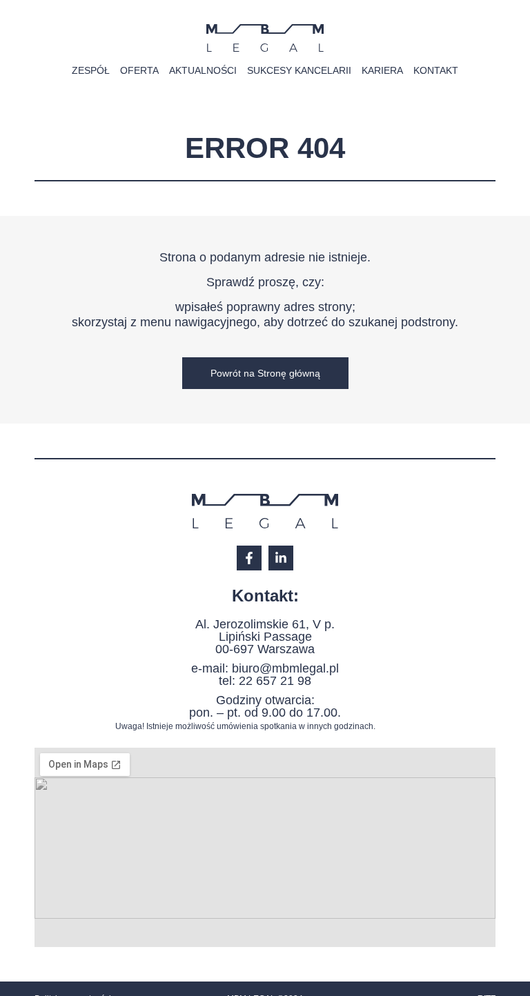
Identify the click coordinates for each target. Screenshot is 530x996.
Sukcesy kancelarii (299, 70)
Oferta (139, 70)
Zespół (91, 70)
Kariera (382, 70)
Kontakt (435, 70)
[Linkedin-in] (280, 558)
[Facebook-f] (249, 558)
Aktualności (203, 70)
